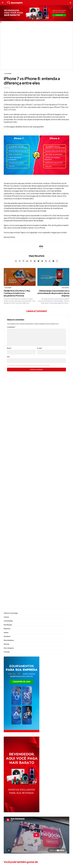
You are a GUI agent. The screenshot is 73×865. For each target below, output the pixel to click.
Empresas (7, 628)
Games (6, 632)
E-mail (39, 348)
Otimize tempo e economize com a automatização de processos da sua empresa (53, 293)
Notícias (6, 644)
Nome (9, 348)
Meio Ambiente (9, 640)
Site (8, 356)
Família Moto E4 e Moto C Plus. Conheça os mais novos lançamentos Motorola (17, 293)
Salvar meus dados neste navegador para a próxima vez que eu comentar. (29, 365)
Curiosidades (7, 73)
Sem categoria (9, 648)
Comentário (11, 327)
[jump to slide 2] (36, 19)
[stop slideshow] (38, 19)
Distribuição (8, 625)
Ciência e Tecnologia (11, 613)
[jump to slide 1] (35, 19)
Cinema (6, 617)
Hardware (7, 636)
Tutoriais (7, 652)
